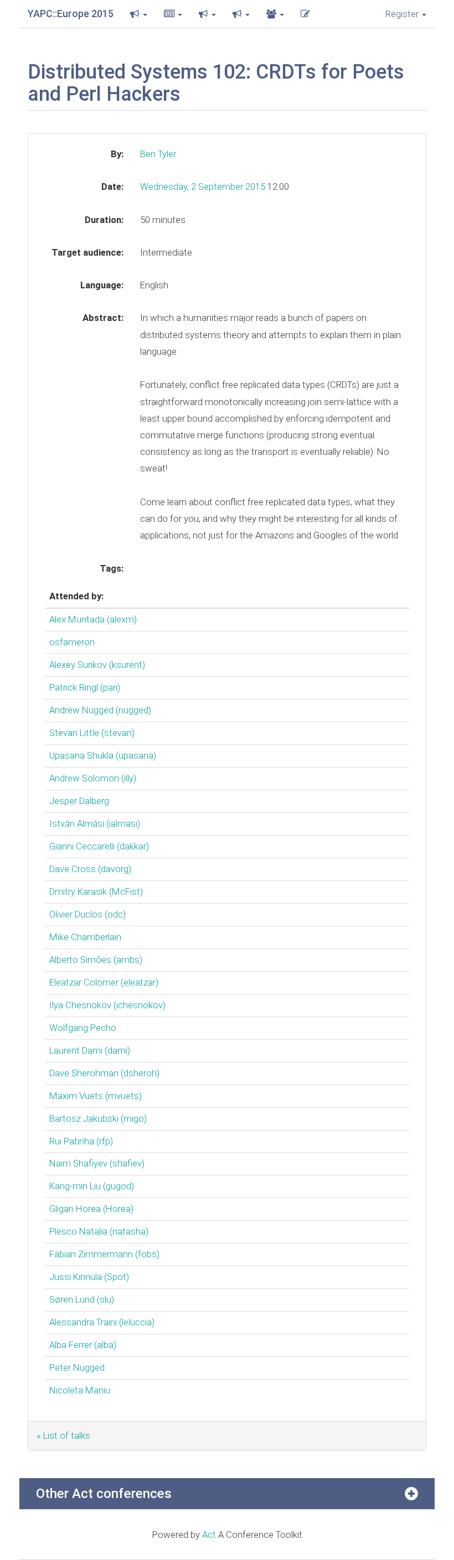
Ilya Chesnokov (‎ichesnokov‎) (107, 1004)
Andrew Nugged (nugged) (100, 710)
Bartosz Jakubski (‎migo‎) (98, 1118)
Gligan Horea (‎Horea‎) (91, 1208)
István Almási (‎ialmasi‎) (94, 823)
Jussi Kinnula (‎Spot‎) (89, 1276)
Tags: (111, 568)
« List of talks (63, 1435)
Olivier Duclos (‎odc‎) (87, 914)
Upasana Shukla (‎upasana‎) (102, 755)
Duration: (104, 219)
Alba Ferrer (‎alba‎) (82, 1344)
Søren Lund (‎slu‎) (81, 1299)
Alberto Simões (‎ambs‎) (95, 959)
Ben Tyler (158, 153)
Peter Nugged (77, 1367)
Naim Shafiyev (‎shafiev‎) (97, 1163)
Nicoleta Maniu (79, 1390)
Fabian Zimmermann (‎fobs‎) (104, 1254)
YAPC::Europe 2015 (71, 13)
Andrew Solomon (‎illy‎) (92, 778)
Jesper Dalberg (79, 800)
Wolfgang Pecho (82, 1027)
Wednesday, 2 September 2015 (203, 186)
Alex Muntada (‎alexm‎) (93, 619)
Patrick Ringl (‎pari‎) (84, 687)
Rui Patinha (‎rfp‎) (81, 1141)
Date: (112, 186)
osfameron (72, 641)
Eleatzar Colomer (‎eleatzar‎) (103, 982)
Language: (101, 285)
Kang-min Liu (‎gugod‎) (91, 1185)
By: (117, 153)
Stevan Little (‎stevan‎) (92, 732)
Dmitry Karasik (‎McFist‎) (96, 891)
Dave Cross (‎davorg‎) (90, 868)
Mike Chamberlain (85, 936)
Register (403, 13)
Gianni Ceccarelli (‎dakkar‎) (99, 846)
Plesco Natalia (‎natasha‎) (98, 1231)
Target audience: (87, 252)
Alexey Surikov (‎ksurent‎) (97, 664)
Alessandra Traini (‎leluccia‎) (101, 1322)
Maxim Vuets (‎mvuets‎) (95, 1095)
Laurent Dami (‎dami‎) (89, 1050)
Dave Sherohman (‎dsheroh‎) (104, 1073)
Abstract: (102, 317)
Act (209, 1534)
